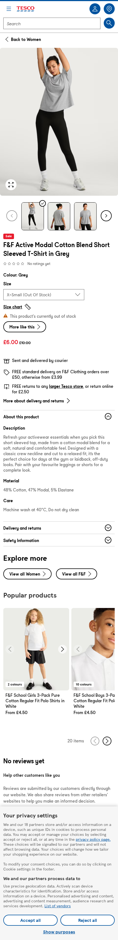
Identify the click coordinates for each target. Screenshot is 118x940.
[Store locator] (109, 8)
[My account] (94, 8)
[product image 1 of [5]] (59, 122)
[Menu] (8, 8)
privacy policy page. (93, 839)
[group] (36, 668)
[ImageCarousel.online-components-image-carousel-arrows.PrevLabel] (9, 649)
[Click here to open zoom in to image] (10, 184)
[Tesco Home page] (25, 9)
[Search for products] (109, 23)
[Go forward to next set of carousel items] (107, 741)
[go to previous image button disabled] (11, 215)
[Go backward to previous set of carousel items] (95, 741)
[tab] (33, 216)
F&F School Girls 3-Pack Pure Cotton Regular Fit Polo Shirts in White (34, 700)
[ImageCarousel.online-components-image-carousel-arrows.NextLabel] (62, 649)
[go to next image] (106, 215)
